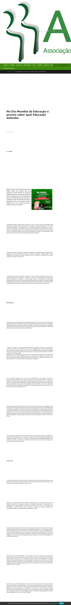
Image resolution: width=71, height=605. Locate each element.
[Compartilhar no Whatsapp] (7, 151)
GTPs (52, 65)
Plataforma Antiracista (8, 68)
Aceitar (61, 603)
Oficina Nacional (27, 65)
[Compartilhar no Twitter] (9, 151)
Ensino (34, 65)
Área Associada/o (40, 31)
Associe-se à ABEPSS (63, 32)
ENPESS (12, 65)
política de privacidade (53, 603)
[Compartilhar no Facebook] (11, 151)
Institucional (6, 65)
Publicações (46, 65)
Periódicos (39, 65)
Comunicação (19, 65)
